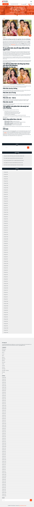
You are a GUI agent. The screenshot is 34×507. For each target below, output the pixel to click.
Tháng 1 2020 (6, 325)
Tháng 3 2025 (6, 203)
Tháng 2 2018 (6, 330)
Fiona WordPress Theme (22, 505)
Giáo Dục (3, 357)
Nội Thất (3, 360)
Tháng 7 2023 (6, 245)
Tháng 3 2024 (6, 227)
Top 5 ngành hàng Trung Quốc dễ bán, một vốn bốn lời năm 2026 (13, 158)
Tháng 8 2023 (6, 243)
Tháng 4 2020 (6, 319)
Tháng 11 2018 (4, 492)
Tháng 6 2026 (6, 172)
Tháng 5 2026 (6, 174)
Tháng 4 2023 (6, 252)
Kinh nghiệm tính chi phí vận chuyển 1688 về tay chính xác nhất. (13, 162)
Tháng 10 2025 (6, 187)
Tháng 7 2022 (4, 448)
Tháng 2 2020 (6, 323)
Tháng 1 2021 (4, 471)
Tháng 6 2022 (6, 270)
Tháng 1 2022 (6, 281)
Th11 (30, 35)
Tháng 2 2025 (6, 205)
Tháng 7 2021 (6, 290)
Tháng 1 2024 (6, 232)
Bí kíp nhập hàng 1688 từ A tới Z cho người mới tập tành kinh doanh (14, 160)
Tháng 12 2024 (4, 405)
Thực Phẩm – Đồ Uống (5, 370)
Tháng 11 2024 (6, 212)
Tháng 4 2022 (6, 274)
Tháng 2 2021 (6, 296)
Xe (2, 373)
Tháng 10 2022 (6, 265)
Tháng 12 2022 (6, 261)
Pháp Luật (3, 362)
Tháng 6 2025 (6, 196)
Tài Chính (3, 367)
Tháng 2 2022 (4, 456)
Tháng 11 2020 (6, 303)
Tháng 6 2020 (6, 314)
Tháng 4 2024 (6, 225)
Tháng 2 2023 (6, 256)
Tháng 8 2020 (6, 310)
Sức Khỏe (3, 365)
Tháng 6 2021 (6, 292)
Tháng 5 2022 (6, 272)
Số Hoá (3, 363)
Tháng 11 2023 (6, 236)
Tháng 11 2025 (6, 185)
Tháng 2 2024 (4, 420)
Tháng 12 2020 (6, 301)
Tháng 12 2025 (6, 183)
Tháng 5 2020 (4, 484)
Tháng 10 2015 (6, 332)
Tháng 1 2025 (6, 207)
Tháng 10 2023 (4, 426)
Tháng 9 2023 (6, 241)
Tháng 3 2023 (6, 254)
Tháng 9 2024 (6, 216)
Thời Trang (3, 368)
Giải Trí (18, 11)
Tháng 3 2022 (6, 276)
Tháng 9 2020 (4, 477)
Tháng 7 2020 (6, 312)
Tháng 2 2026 (6, 178)
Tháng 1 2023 (4, 441)
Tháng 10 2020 (6, 305)
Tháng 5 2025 (4, 397)
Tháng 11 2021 (6, 285)
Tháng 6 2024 (6, 221)
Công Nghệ (3, 350)
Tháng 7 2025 (6, 194)
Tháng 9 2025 (4, 390)
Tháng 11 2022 (6, 263)
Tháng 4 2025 (4, 398)
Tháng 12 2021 (6, 283)
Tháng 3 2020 (6, 321)
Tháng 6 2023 (4, 433)
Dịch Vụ (3, 352)
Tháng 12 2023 (6, 234)
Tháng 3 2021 (6, 294)
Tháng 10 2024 (6, 214)
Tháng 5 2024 (6, 223)
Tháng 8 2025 (6, 192)
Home (15, 11)
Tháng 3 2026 (6, 176)
